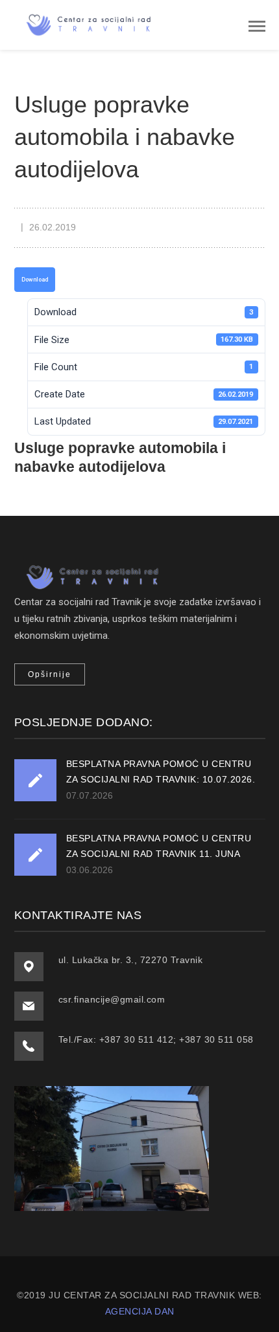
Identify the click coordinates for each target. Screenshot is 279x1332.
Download (34, 279)
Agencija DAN (140, 1311)
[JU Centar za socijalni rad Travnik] (85, 24)
